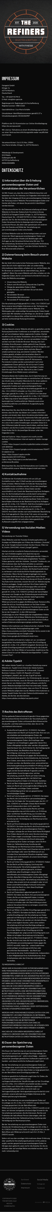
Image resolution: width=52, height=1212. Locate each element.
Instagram (41, 1184)
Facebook (41, 1188)
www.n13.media (8, 163)
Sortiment (25, 1179)
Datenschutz (26, 1183)
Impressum (25, 1188)
